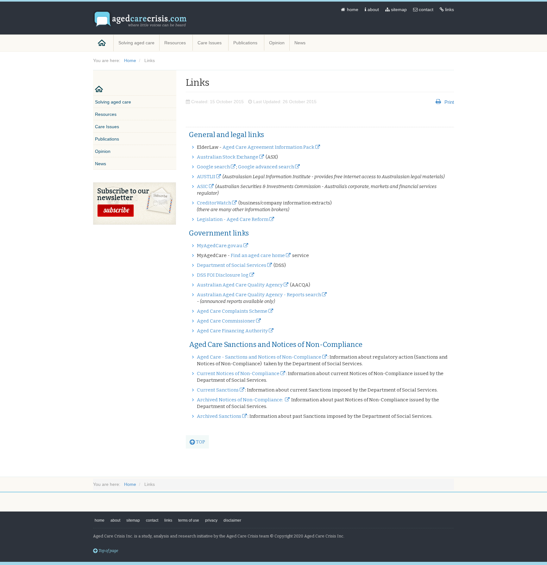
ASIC (202, 186)
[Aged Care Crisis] (140, 19)
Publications (246, 42)
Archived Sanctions (219, 416)
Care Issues (210, 42)
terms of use (188, 520)
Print (449, 101)
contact (425, 9)
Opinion (277, 42)
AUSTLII (206, 176)
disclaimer (232, 520)
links (449, 9)
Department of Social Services (231, 265)
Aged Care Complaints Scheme (232, 311)
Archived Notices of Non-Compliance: (240, 400)
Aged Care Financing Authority (232, 331)
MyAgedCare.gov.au (219, 245)
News (300, 42)
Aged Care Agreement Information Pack (268, 147)
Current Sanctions (218, 390)
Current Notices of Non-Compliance (238, 373)
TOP (200, 442)
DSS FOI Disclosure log (222, 275)
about (372, 9)
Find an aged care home (258, 255)
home (352, 9)
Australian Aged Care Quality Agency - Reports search (259, 295)
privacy (211, 520)
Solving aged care (136, 42)
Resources (175, 42)
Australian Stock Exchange (227, 157)
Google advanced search (266, 167)
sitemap (398, 9)
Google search (213, 167)
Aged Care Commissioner (226, 321)
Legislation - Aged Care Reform (232, 219)
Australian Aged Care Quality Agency (240, 285)
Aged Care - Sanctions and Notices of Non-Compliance (259, 357)
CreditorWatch (214, 203)
